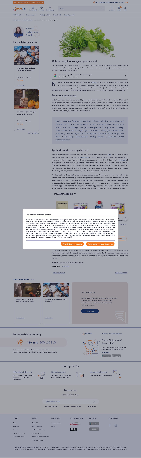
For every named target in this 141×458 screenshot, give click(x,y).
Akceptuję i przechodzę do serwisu (100, 244)
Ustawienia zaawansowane (72, 244)
